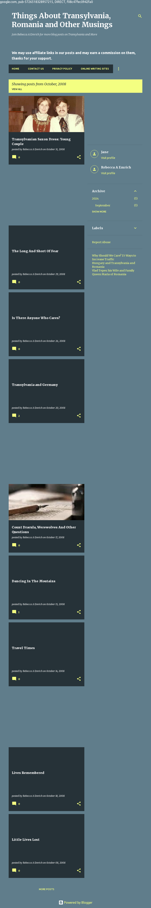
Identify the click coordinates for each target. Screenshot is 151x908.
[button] (78, 157)
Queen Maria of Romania (109, 274)
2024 (95, 198)
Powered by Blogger (77, 902)
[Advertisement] (45, 195)
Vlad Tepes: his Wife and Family (113, 270)
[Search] (140, 16)
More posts (46, 889)
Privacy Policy (62, 68)
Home (15, 68)
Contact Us (36, 68)
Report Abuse (101, 242)
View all (17, 89)
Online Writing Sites (95, 68)
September (102, 205)
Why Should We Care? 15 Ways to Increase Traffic (114, 257)
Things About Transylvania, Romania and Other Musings (62, 20)
